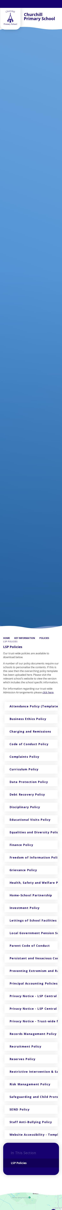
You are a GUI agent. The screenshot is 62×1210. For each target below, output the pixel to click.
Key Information (24, 637)
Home (6, 637)
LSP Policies (10, 641)
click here (48, 692)
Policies (44, 637)
